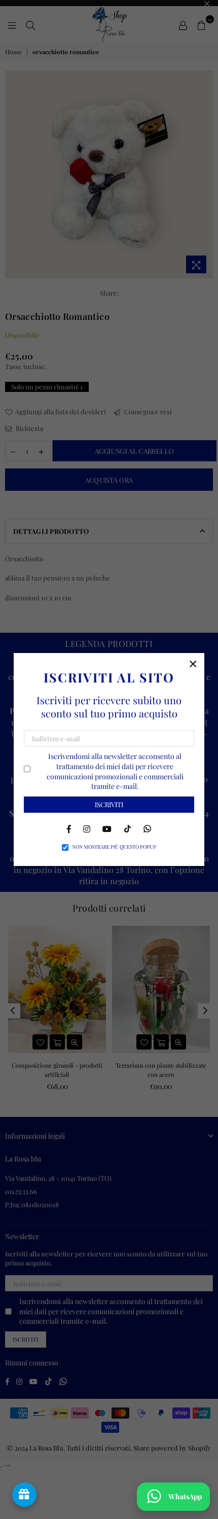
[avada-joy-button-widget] (24, 1494)
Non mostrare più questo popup (114, 846)
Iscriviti (109, 804)
